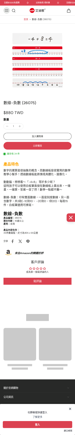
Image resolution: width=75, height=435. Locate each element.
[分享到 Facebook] (12, 241)
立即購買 (37, 145)
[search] (13, 10)
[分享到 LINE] (28, 241)
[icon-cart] (68, 10)
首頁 (26, 19)
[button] (37, 136)
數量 (6, 119)
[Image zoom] (37, 60)
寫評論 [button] (37, 281)
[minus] (7, 126)
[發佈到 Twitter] (20, 241)
